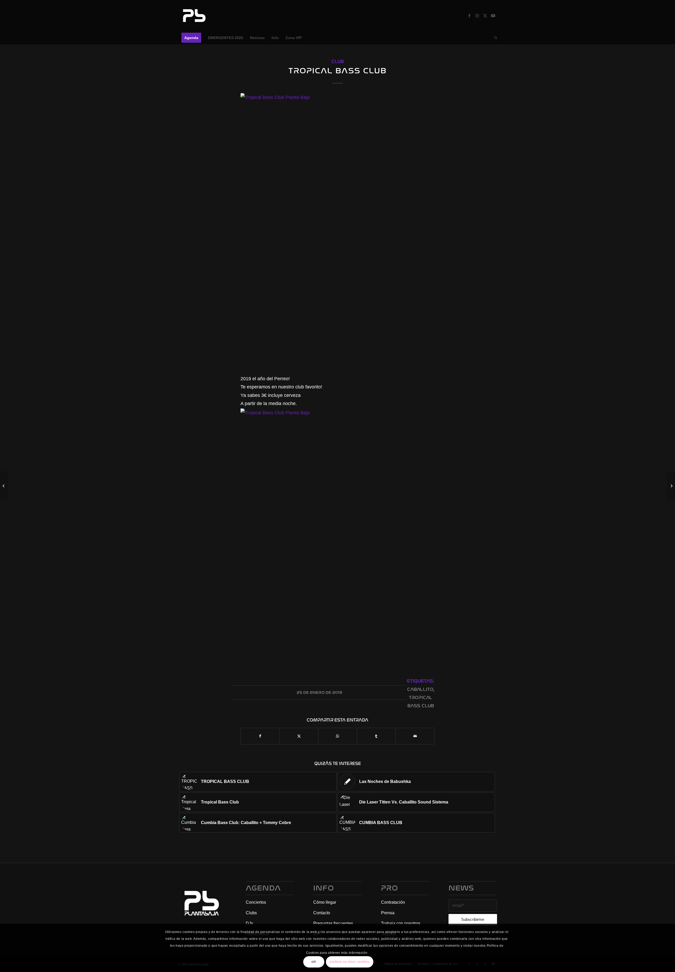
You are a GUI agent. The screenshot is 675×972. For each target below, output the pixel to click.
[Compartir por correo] (415, 736)
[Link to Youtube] (493, 16)
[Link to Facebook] (469, 16)
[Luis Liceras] (4, 486)
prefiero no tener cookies (349, 962)
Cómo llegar (324, 902)
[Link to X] (485, 16)
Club (337, 61)
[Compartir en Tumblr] (376, 736)
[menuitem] (191, 37)
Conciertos (256, 902)
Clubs (251, 913)
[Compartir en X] (299, 736)
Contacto (321, 913)
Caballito (420, 689)
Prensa (387, 913)
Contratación (393, 902)
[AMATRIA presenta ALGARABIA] (671, 486)
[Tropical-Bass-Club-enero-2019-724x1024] (337, 230)
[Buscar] (494, 37)
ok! (313, 962)
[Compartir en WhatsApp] (338, 736)
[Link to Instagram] (477, 16)
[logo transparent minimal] (193, 15)
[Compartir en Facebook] (260, 736)
